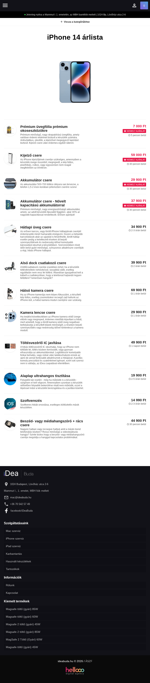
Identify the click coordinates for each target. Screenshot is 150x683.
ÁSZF (88, 661)
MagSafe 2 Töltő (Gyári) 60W (24, 639)
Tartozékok (12, 569)
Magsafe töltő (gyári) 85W (22, 609)
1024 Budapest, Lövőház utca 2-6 (29, 484)
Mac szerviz (13, 530)
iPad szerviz (13, 546)
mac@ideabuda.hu (20, 497)
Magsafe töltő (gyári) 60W (22, 616)
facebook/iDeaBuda (22, 510)
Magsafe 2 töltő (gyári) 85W (23, 631)
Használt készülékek (18, 561)
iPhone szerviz (15, 538)
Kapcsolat (12, 592)
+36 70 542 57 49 (20, 504)
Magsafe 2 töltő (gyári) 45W (23, 624)
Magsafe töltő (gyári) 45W (22, 647)
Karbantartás (14, 553)
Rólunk (10, 585)
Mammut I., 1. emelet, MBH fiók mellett (26, 490)
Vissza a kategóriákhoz (75, 21)
